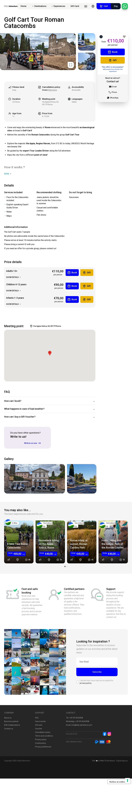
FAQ (36, 718)
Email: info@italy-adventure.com (79, 725)
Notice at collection (119, 781)
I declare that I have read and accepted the (96, 681)
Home (23, 6)
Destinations (40, 6)
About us (7, 718)
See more (53, 90)
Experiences (59, 6)
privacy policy (85, 683)
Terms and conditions (44, 736)
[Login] (93, 6)
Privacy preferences (43, 747)
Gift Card (75, 6)
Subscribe (97, 672)
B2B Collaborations (12, 725)
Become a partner (11, 721)
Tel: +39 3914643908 (74, 718)
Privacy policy (40, 739)
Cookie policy (40, 743)
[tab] (65, 566)
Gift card (38, 725)
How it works (40, 721)
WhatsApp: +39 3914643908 (77, 721)
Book (114, 52)
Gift (115, 60)
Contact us (8, 729)
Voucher (38, 729)
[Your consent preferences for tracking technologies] (127, 780)
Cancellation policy (42, 732)
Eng (116, 6)
